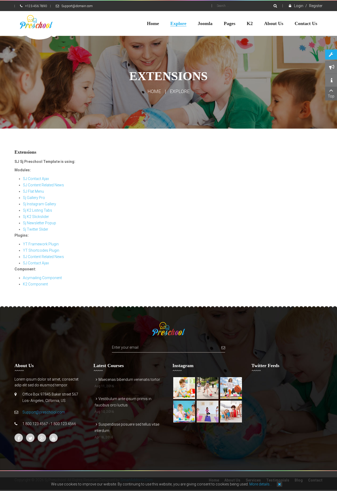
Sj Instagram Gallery (39, 204)
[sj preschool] (36, 22)
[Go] (275, 6)
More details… (260, 484)
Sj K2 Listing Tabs (37, 210)
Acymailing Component (42, 278)
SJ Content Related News (43, 185)
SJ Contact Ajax (36, 179)
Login (299, 6)
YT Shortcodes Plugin (41, 250)
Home (154, 91)
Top (331, 96)
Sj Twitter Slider (35, 229)
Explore (180, 91)
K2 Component (35, 284)
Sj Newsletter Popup (39, 223)
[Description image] (184, 388)
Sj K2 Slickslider (36, 217)
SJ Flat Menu (33, 191)
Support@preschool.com (43, 412)
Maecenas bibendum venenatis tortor (129, 379)
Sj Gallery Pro (34, 198)
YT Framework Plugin (41, 244)
